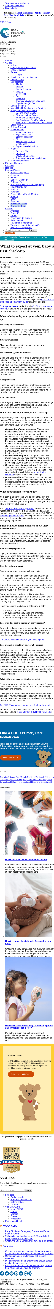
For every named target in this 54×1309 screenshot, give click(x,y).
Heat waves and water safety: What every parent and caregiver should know (29, 1026)
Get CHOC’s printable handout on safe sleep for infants (25, 705)
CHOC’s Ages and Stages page (19, 508)
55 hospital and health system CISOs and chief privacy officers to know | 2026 (27, 1237)
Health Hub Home (25, 13)
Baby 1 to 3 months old (32, 779)
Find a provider (17, 1197)
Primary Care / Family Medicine (21, 777)
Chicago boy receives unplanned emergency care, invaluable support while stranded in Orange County (29, 1252)
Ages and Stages (15, 779)
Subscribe (10, 233)
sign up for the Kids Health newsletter (34, 712)
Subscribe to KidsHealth (21, 1074)
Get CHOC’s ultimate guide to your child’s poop (22, 640)
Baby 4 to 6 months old (22, 782)
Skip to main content (14, 6)
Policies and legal (13, 1221)
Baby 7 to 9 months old (42, 782)
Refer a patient (17, 1202)
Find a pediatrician (10, 757)
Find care (9, 1195)
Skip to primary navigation (17, 3)
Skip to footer (11, 8)
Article (38, 13)
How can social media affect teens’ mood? (26, 859)
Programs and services (21, 1200)
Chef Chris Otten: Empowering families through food (29, 1241)
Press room (15, 1219)
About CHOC (16, 1209)
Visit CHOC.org (12, 1207)
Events (13, 1216)
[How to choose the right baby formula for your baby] (28, 936)
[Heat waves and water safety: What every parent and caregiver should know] (28, 1020)
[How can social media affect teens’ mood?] (28, 854)
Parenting (4, 777)
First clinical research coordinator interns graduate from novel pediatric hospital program (28, 1266)
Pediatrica (7, 1246)
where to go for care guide (12, 516)
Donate (13, 1211)
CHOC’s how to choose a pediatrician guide (27, 300)
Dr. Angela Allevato (9, 306)
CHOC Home (6, 22)
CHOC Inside (9, 1226)
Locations (15, 1204)
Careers (14, 1214)
